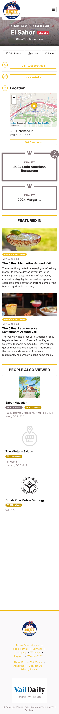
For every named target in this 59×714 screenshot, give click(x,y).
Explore (18, 656)
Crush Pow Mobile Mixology (25, 500)
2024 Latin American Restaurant (29, 168)
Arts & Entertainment (28, 645)
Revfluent (29, 710)
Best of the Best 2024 (14, 254)
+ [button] (14, 97)
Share (34, 53)
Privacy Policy (29, 669)
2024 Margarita (29, 200)
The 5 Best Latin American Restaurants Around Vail (20, 330)
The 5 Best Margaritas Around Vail (26, 263)
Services (37, 648)
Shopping (20, 652)
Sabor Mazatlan (16, 402)
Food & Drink (20, 648)
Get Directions (33, 142)
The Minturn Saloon (19, 451)
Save (50, 53)
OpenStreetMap (43, 123)
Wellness (35, 652)
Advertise (19, 665)
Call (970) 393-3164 (33, 65)
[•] (31, 102)
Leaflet (13, 123)
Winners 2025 (35, 656)
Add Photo (14, 53)
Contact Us (35, 665)
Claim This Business (28, 39)
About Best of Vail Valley (28, 662)
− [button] (14, 102)
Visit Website (33, 77)
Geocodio (31, 123)
